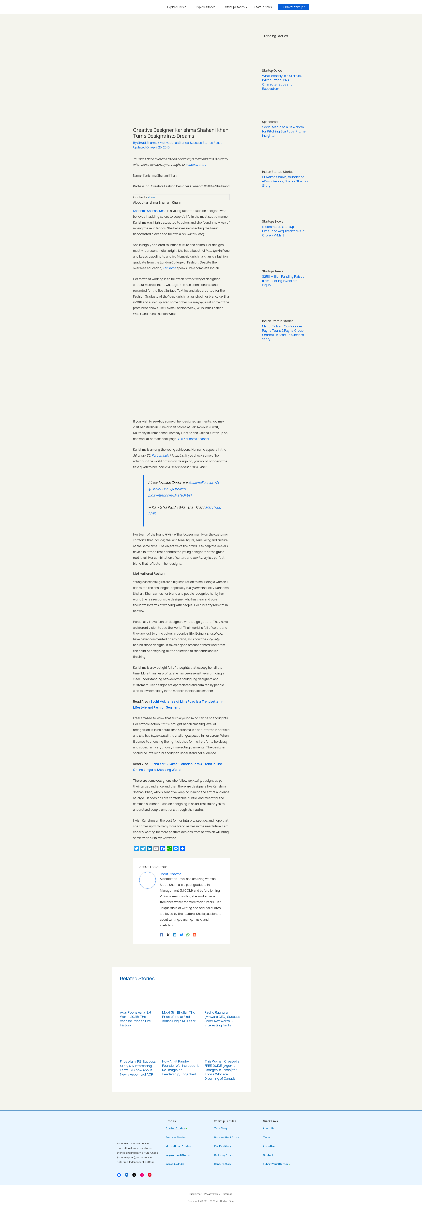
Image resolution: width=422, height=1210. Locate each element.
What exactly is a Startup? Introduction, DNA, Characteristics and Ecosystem (282, 82)
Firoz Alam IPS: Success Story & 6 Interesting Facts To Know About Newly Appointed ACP (138, 1068)
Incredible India (175, 1164)
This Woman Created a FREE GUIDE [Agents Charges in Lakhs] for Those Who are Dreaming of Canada (222, 1070)
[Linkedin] (174, 934)
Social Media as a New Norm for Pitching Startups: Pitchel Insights (284, 131)
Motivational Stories (174, 143)
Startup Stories (175, 1128)
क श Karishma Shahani (193, 439)
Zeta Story (220, 1128)
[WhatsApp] (188, 934)
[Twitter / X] (168, 934)
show (151, 197)
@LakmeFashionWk (203, 482)
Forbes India (160, 455)
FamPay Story (222, 1146)
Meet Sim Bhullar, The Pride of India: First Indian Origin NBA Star (179, 1016)
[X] (134, 1175)
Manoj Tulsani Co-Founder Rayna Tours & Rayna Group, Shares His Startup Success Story (283, 332)
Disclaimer (195, 1194)
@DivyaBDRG (158, 489)
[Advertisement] (285, 398)
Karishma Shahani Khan (149, 211)
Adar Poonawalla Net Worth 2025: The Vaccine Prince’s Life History (135, 1018)
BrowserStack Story (226, 1137)
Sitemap (227, 1194)
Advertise (269, 1146)
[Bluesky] (181, 934)
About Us (268, 1128)
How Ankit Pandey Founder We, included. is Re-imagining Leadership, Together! (180, 1067)
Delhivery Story (223, 1155)
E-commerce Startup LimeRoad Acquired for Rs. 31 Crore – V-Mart (284, 230)
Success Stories (201, 143)
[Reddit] (194, 934)
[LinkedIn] (127, 1175)
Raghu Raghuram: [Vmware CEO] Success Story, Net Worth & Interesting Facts (222, 1018)
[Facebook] (161, 934)
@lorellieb (177, 489)
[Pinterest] (149, 1175)
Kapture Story (222, 1164)
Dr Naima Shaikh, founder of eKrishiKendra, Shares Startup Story (285, 181)
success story (196, 164)
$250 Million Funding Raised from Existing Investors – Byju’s (283, 280)
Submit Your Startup (275, 1164)
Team (266, 1137)
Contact (268, 1155)
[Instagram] (142, 1175)
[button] (293, 7)
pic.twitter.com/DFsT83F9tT (170, 495)
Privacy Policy (212, 1194)
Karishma (169, 268)
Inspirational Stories (178, 1155)
